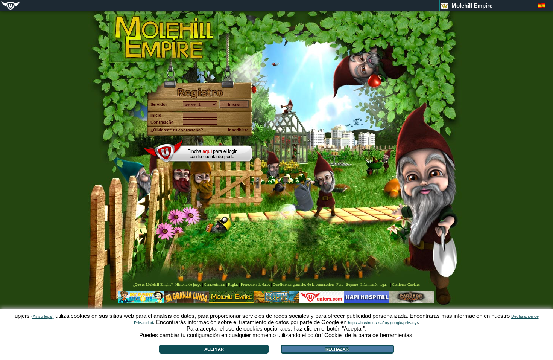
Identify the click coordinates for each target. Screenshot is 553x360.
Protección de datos (255, 284)
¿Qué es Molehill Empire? (153, 284)
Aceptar (214, 349)
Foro (339, 284)
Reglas (233, 284)
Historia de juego (188, 284)
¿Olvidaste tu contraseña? (176, 130)
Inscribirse (238, 130)
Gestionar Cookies (406, 284)
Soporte (352, 284)
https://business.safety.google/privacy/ (383, 322)
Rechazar (337, 349)
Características (214, 284)
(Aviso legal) (42, 316)
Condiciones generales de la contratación (303, 284)
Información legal (373, 284)
